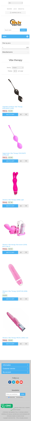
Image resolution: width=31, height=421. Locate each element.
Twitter (13, 382)
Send (22, 394)
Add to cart (10, 114)
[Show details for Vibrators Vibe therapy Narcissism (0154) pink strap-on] (15, 228)
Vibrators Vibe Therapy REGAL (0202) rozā (15, 338)
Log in (15, 9)
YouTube (21, 382)
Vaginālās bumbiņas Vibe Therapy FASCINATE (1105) (12, 107)
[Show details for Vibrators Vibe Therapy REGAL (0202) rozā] (15, 321)
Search (23, 30)
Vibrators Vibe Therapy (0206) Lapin (13, 200)
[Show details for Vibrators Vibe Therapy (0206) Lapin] (15, 183)
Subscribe (12, 397)
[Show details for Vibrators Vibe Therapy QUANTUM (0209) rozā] (15, 274)
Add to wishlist (26, 114)
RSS (17, 382)
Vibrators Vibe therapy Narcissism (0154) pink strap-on (14, 245)
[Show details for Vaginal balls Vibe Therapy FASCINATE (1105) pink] (15, 137)
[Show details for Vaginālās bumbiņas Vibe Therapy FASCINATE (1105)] (15, 90)
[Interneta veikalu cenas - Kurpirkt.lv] (21, 407)
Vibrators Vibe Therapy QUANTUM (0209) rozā (14, 292)
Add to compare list (20, 114)
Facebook (9, 382)
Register (9, 9)
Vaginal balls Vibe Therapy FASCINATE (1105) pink (14, 154)
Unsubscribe (19, 397)
